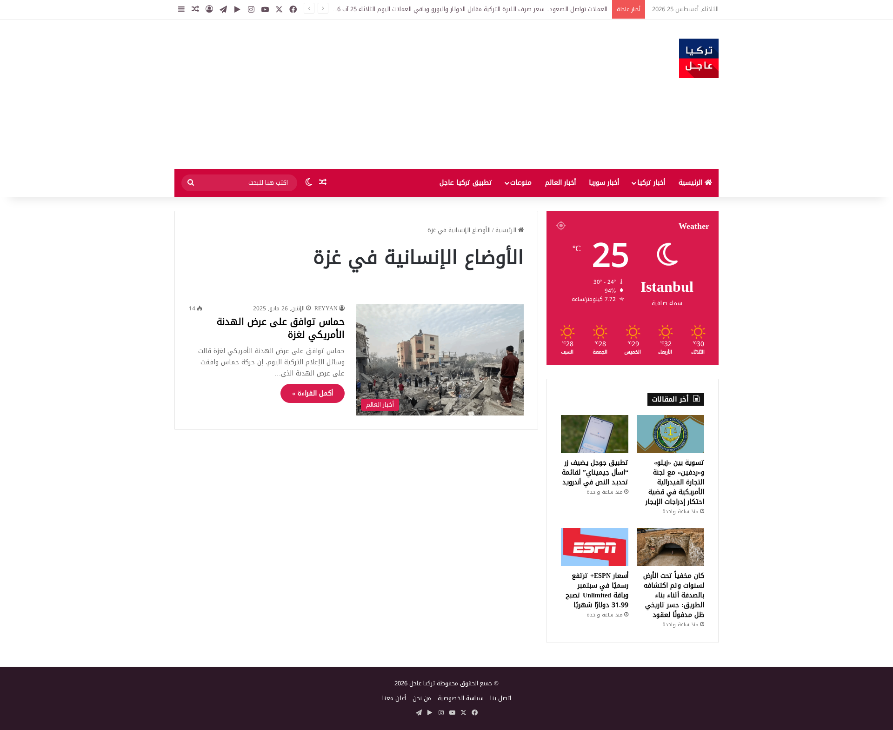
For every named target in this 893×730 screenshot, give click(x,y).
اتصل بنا (500, 698)
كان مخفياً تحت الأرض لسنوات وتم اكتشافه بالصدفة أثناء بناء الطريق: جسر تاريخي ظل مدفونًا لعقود (673, 595)
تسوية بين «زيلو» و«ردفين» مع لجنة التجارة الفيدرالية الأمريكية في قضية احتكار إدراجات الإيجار (675, 482)
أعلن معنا (394, 698)
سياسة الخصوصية (461, 698)
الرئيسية (692, 182)
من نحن (422, 698)
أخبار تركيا (651, 182)
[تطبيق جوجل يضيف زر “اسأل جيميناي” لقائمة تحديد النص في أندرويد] (594, 434)
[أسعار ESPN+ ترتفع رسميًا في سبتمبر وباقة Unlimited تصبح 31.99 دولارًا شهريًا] (594, 547)
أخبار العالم (560, 182)
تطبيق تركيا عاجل (466, 182)
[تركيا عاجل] (699, 58)
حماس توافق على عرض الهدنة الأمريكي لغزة (281, 328)
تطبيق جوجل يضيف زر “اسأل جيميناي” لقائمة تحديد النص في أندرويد (595, 472)
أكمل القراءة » (312, 393)
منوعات (521, 182)
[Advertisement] (353, 94)
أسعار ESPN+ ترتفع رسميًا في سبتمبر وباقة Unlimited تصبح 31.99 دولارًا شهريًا (597, 590)
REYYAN (326, 308)
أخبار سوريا (604, 182)
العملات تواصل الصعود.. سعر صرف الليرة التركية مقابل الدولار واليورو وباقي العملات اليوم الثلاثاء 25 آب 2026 (467, 9)
